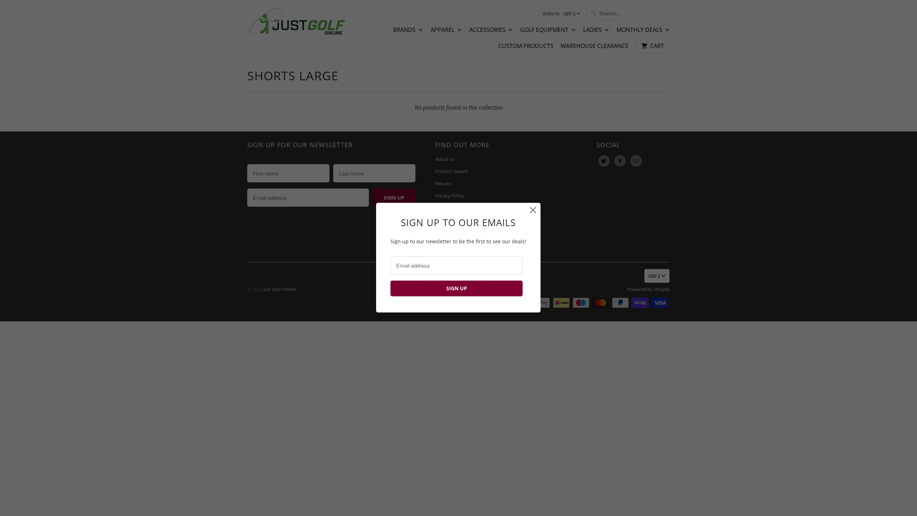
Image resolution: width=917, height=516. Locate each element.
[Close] (533, 210)
